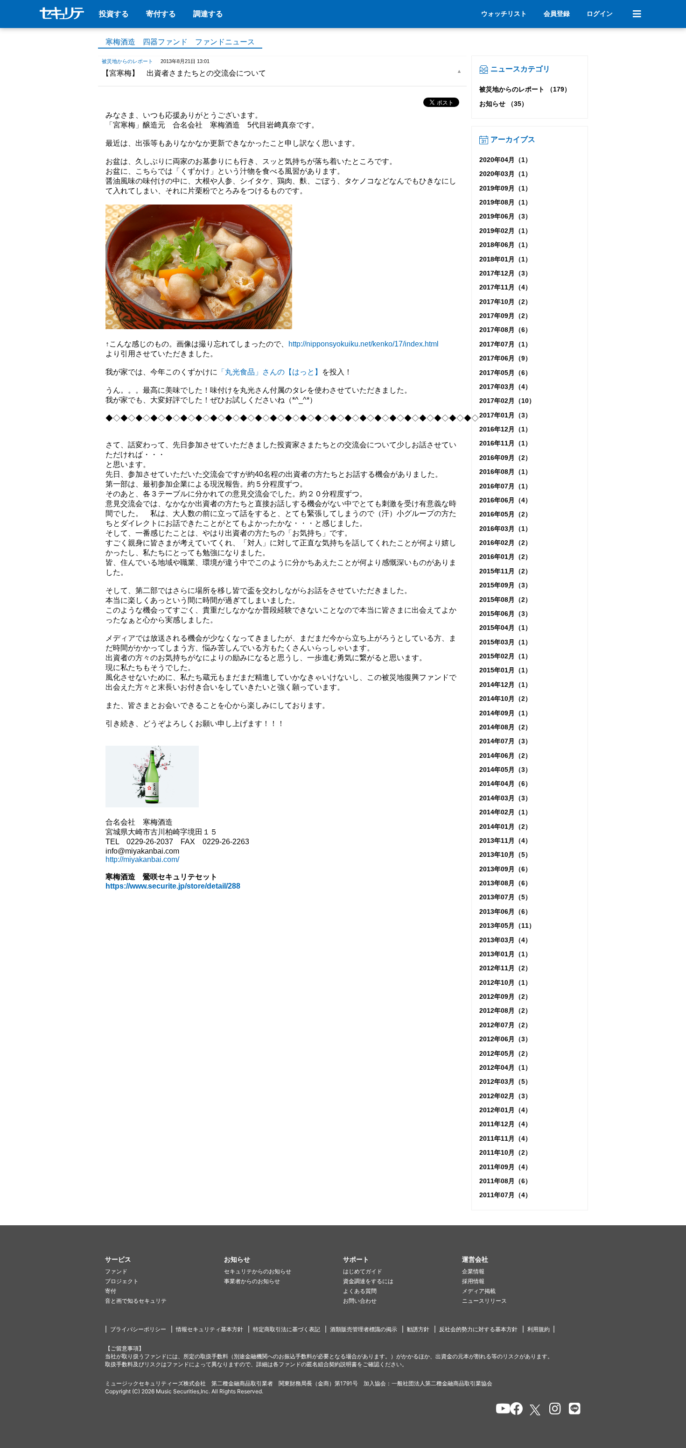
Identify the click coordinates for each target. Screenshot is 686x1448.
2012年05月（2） (505, 1053)
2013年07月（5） (505, 897)
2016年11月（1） (505, 443)
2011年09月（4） (505, 1167)
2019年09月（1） (505, 188)
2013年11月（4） (505, 840)
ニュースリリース (484, 1300)
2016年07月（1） (505, 486)
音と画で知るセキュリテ (136, 1300)
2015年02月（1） (505, 656)
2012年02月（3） (505, 1096)
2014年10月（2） (505, 698)
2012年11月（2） (505, 968)
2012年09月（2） (505, 996)
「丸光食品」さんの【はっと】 (269, 372)
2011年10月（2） (505, 1152)
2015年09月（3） (505, 585)
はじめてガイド (362, 1271)
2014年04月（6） (505, 783)
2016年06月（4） (505, 500)
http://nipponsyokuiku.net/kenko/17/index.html (363, 344)
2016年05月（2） (505, 514)
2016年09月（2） (505, 457)
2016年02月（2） (505, 542)
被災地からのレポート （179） (525, 89)
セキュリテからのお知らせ (257, 1271)
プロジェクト (122, 1281)
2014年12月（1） (505, 684)
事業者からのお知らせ (252, 1281)
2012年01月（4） (505, 1110)
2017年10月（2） (505, 301)
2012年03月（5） (505, 1081)
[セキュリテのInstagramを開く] (552, 1410)
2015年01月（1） (505, 670)
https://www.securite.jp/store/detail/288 (172, 886)
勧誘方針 (418, 1329)
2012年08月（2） (505, 1010)
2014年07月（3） (505, 741)
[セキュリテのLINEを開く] (572, 1410)
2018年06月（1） (505, 244)
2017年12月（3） (505, 273)
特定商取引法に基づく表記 (286, 1329)
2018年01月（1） (505, 259)
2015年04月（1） (505, 627)
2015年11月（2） (505, 571)
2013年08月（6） (505, 883)
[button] (164, 1259)
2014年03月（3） (505, 798)
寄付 (110, 1290)
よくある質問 (360, 1290)
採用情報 (473, 1281)
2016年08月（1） (505, 471)
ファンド (116, 1271)
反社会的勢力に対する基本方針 (478, 1329)
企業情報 (473, 1271)
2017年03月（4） (505, 386)
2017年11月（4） (505, 287)
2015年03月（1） (505, 642)
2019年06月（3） (505, 216)
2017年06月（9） (505, 358)
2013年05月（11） (507, 925)
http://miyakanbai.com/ (142, 859)
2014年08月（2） (505, 727)
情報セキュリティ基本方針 (209, 1329)
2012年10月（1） (505, 982)
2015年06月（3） (505, 613)
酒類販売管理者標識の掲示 (363, 1329)
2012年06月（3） (505, 1039)
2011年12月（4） (505, 1124)
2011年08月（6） (505, 1181)
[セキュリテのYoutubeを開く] (499, 1410)
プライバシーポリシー (138, 1329)
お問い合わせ (360, 1300)
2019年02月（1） (505, 230)
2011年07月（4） (505, 1195)
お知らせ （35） (503, 103)
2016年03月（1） (505, 528)
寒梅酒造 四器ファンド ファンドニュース (180, 42)
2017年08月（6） (505, 329)
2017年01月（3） (505, 415)
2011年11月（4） (505, 1138)
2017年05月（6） (505, 372)
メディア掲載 (479, 1290)
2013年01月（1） (505, 954)
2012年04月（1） (505, 1067)
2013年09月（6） (505, 869)
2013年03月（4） (505, 940)
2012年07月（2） (505, 1025)
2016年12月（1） (505, 429)
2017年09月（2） (505, 315)
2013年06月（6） (505, 911)
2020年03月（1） (505, 173)
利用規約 (538, 1329)
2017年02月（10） (507, 400)
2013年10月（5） (505, 854)
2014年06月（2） (505, 755)
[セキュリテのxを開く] (536, 1410)
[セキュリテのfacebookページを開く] (513, 1410)
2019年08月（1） (505, 202)
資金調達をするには (368, 1281)
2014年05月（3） (505, 769)
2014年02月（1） (505, 812)
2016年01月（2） (505, 556)
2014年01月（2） (505, 826)
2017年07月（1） (505, 344)
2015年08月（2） (505, 599)
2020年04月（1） (505, 159)
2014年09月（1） (505, 713)
